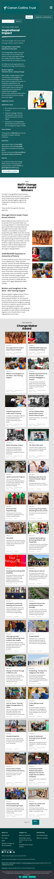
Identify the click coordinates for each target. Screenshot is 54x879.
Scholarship (41, 832)
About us (5, 832)
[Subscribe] (2, 852)
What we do (5, 835)
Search (18, 21)
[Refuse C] (52, 874)
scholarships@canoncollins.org (30, 863)
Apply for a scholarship (43, 17)
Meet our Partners (25, 835)
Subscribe (4, 868)
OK (20, 876)
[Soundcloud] (14, 852)
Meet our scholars (42, 838)
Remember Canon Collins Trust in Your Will (25, 840)
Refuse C (25, 876)
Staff (3, 841)
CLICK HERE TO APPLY (10, 171)
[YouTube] (10, 852)
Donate (29, 17)
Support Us (23, 832)
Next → (36, 822)
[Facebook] (5, 852)
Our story (5, 838)
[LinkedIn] (7, 852)
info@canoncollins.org (7, 864)
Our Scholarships (42, 835)
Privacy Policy (32, 876)
